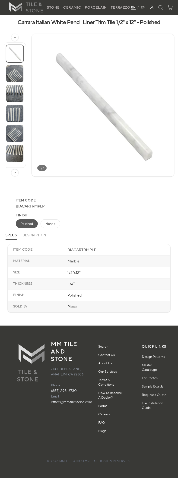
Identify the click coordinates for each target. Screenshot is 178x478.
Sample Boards (152, 386)
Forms (102, 406)
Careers (104, 414)
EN (133, 7)
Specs (11, 235)
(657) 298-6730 (64, 390)
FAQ (101, 422)
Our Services (107, 371)
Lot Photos (150, 378)
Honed (50, 224)
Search (103, 346)
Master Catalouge (149, 367)
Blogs (102, 431)
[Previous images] (15, 37)
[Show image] (15, 54)
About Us (105, 363)
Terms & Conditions (106, 382)
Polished (27, 224)
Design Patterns (153, 356)
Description (34, 235)
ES (143, 7)
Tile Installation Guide (152, 405)
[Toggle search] (160, 7)
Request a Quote (154, 395)
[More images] (15, 173)
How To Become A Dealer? (110, 395)
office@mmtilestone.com (71, 402)
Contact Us (106, 355)
